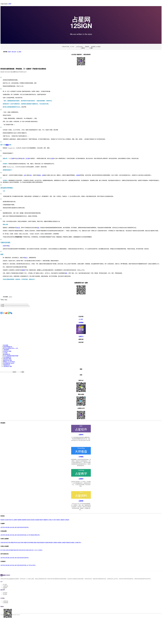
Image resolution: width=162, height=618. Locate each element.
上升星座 (76, 542)
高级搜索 (87, 46)
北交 (32, 565)
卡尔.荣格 (5, 352)
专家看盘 (81, 322)
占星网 (9, 3)
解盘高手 (63, 519)
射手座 (28, 542)
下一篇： (15, 306)
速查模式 (20, 519)
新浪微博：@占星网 (95, 46)
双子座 (8, 542)
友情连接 (67, 519)
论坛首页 (7, 519)
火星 (11, 527)
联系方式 (11, 519)
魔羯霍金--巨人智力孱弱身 (9, 361)
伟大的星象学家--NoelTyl (8, 363)
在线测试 (28, 519)
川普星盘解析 (6, 349)
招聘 (4, 589)
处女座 (18, 542)
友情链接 (5, 587)
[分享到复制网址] (11, 313)
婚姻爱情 (46, 519)
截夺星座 (51, 542)
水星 (6, 527)
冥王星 (24, 527)
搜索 (91, 48)
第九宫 (28, 550)
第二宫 (5, 550)
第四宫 (11, 550)
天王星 (17, 527)
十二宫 (38, 550)
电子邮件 (5, 594)
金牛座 (5, 542)
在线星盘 (37, 519)
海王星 (21, 527)
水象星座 (59, 542)
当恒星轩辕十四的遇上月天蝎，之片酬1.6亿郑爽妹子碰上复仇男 (16, 304)
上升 (27, 535)
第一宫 (2, 550)
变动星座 (72, 542)
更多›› (27, 527)
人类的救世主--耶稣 (7, 366)
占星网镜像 (5, 602)
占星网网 (11, 578)
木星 (13, 527)
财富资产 (41, 519)
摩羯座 (31, 542)
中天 (30, 535)
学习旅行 (54, 519)
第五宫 (15, 550)
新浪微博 (5, 592)
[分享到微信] (9, 313)
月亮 (4, 527)
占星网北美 (5, 586)
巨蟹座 (11, 542)
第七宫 (21, 550)
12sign (11, 614)
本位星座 (46, 542)
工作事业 (50, 519)
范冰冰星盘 (5, 345)
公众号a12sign (79, 46)
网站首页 (3, 519)
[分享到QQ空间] (4, 313)
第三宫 (8, 550)
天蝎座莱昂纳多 (6, 365)
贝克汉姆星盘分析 (7, 357)
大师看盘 (81, 456)
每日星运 (33, 519)
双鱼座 (38, 542)
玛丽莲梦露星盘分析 (7, 346)
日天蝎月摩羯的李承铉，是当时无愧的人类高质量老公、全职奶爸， (16, 306)
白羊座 (2, 542)
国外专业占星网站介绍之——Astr (10, 348)
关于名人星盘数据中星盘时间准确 (10, 355)
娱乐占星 (14, 51)
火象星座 (55, 542)
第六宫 (18, 550)
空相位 (35, 535)
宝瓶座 (34, 542)
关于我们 (5, 584)
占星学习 (81, 336)
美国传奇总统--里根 (7, 360)
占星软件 (81, 434)
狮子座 (15, 542)
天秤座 (21, 542)
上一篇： (14, 304)
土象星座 (64, 542)
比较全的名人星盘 (7, 351)
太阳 (2, 527)
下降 (30, 565)
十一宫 (34, 550)
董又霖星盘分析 (6, 354)
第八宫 (25, 550)
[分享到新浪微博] (6, 313)
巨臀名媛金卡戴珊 (7, 358)
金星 (8, 527)
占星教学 (81, 479)
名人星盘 (19, 51)
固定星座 (42, 542)
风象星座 (68, 542)
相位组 (32, 535)
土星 (15, 527)
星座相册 (24, 519)
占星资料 (81, 501)
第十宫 (31, 550)
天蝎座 (25, 542)
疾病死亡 (58, 519)
